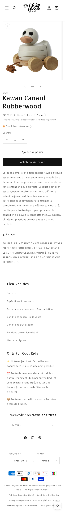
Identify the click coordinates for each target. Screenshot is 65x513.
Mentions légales (16, 340)
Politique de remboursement (37, 489)
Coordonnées (31, 505)
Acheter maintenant (32, 162)
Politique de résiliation (51, 505)
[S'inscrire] (52, 425)
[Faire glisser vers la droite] (40, 86)
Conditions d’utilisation (48, 495)
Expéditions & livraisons (20, 301)
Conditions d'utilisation (20, 324)
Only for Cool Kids (19, 485)
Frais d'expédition (22, 120)
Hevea (58, 172)
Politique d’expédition (19, 500)
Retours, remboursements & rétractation (30, 309)
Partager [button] (11, 234)
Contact (11, 293)
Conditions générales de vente (24, 316)
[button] (7, 8)
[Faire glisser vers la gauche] (25, 86)
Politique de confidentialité (22, 332)
